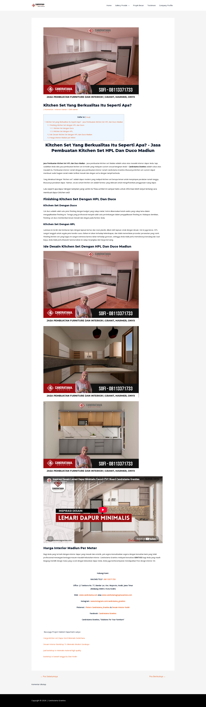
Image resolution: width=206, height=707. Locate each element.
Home (109, 5)
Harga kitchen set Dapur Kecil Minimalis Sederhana (64, 638)
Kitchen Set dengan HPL (61, 131)
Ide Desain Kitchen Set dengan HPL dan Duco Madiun (69, 134)
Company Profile (166, 5)
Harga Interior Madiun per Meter (61, 137)
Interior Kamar (61, 109)
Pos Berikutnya (157, 676)
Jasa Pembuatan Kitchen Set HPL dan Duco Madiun (64, 163)
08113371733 (110, 579)
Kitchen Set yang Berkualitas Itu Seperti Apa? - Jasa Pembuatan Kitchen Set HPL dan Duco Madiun (84, 122)
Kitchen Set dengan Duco (62, 128)
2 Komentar (48, 109)
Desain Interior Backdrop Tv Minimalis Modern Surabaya (66, 644)
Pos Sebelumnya (49, 676)
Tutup (87, 117)
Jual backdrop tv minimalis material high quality (62, 650)
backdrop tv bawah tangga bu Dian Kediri (60, 656)
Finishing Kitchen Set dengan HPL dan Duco (65, 125)
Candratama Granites (57, 700)
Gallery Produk (121, 5)
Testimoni (151, 5)
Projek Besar (138, 5)
